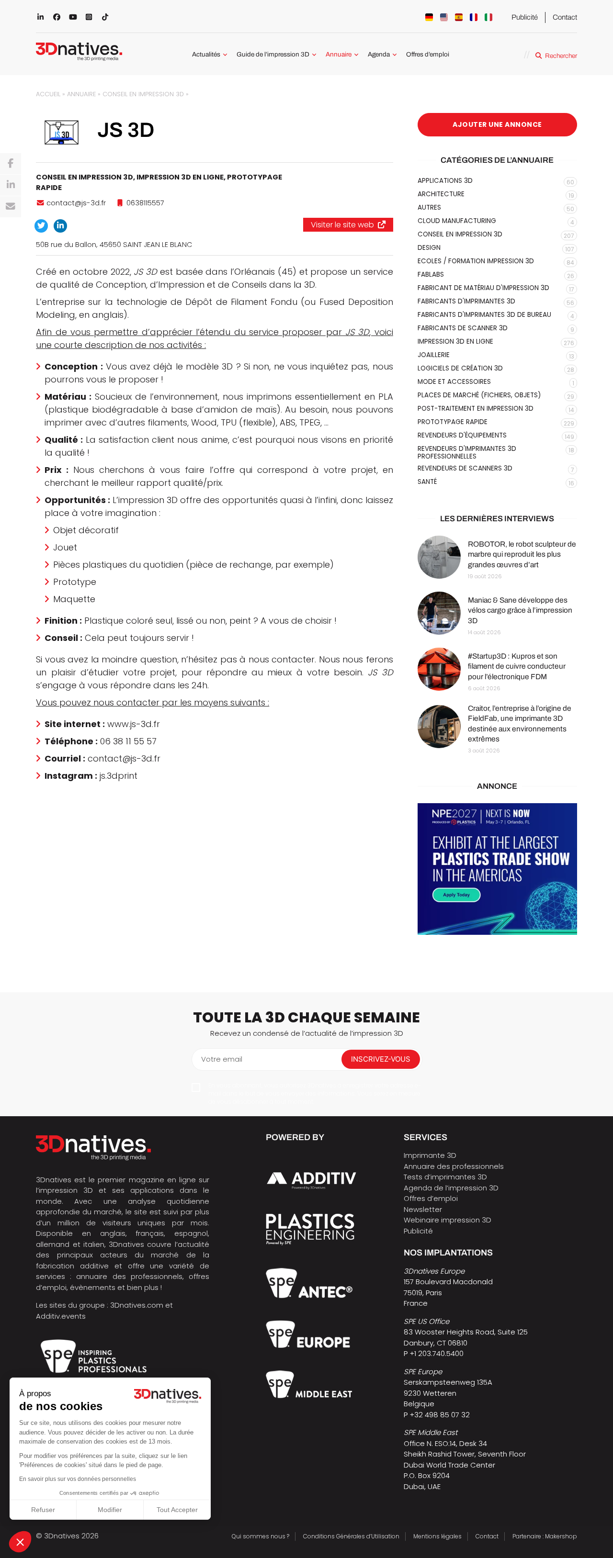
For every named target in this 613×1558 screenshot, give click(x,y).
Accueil (48, 94)
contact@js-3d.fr (76, 203)
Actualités (206, 54)
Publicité (524, 17)
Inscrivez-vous (380, 1059)
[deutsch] (429, 17)
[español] (459, 17)
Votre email (221, 1059)
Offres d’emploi (427, 54)
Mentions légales (437, 1536)
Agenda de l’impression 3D (451, 1188)
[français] (473, 17)
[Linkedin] (10, 185)
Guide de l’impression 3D (273, 54)
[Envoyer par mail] (10, 206)
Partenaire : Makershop (544, 1536)
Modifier (110, 1509)
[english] (444, 17)
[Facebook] (10, 163)
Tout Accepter (177, 1509)
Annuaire (339, 54)
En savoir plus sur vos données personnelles (77, 1479)
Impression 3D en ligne (180, 177)
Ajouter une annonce (497, 124)
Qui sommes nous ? (260, 1536)
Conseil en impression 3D (143, 94)
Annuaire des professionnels (454, 1166)
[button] (20, 1541)
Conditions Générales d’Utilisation (351, 1536)
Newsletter (423, 1209)
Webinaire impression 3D (447, 1220)
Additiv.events (61, 1316)
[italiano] (488, 17)
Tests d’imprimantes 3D (445, 1177)
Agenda (379, 54)
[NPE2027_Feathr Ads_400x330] (497, 869)
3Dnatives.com (136, 1305)
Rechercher (561, 55)
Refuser (43, 1509)
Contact (565, 17)
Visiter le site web (342, 224)
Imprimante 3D (430, 1155)
